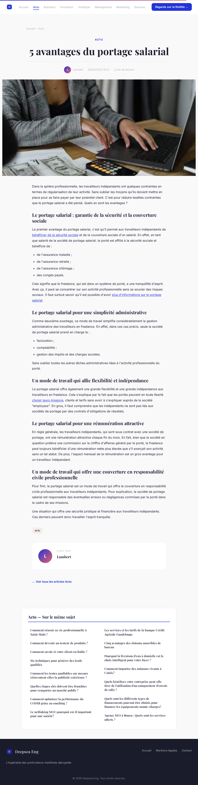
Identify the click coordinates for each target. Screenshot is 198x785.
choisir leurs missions (47, 400)
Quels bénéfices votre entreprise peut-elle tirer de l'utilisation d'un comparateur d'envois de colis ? (135, 686)
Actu (36, 6)
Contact (187, 750)
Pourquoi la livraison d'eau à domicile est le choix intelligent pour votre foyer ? (134, 658)
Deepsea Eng (27, 751)
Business (49, 6)
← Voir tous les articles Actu (52, 581)
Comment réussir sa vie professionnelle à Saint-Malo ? (58, 632)
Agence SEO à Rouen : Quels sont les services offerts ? (135, 717)
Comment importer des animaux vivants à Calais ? (132, 671)
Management (103, 6)
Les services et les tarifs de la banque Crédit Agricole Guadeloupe (134, 632)
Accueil (23, 6)
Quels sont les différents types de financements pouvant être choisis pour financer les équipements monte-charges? (132, 703)
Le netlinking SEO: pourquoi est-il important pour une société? (60, 714)
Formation (66, 6)
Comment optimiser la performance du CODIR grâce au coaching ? (56, 701)
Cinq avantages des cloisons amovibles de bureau (132, 645)
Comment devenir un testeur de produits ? (59, 643)
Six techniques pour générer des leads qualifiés (56, 663)
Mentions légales (166, 750)
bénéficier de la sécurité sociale (55, 235)
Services (139, 6)
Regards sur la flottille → (171, 6)
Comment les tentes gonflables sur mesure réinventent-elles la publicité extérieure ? (59, 675)
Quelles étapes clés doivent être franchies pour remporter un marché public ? (58, 688)
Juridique (84, 6)
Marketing (123, 6)
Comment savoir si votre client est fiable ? (58, 652)
